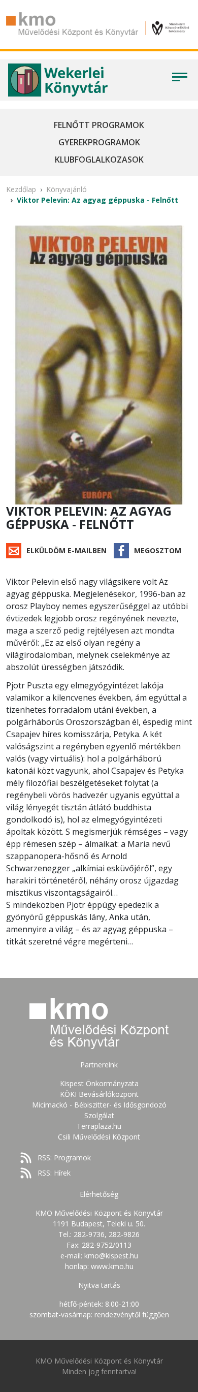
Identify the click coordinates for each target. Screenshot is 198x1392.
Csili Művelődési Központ (99, 1137)
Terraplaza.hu (99, 1126)
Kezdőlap (21, 189)
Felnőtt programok (99, 125)
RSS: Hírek (54, 1173)
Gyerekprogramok (99, 142)
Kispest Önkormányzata (99, 1083)
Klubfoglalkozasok (99, 159)
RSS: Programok (64, 1157)
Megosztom (157, 550)
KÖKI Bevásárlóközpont (99, 1094)
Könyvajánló (66, 189)
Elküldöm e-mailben (66, 550)
